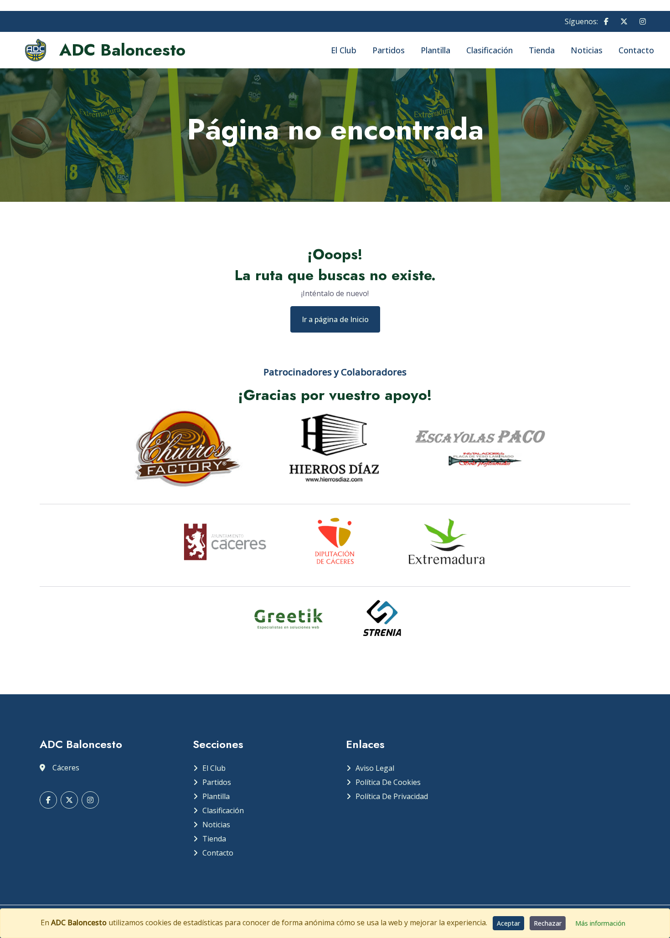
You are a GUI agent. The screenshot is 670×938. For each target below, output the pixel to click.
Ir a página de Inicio (335, 319)
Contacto (636, 50)
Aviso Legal (375, 768)
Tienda (542, 50)
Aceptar (508, 923)
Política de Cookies (388, 782)
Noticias (587, 50)
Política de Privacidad (392, 796)
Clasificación (489, 50)
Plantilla (435, 50)
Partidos (388, 50)
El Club (343, 50)
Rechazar (548, 923)
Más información (600, 923)
